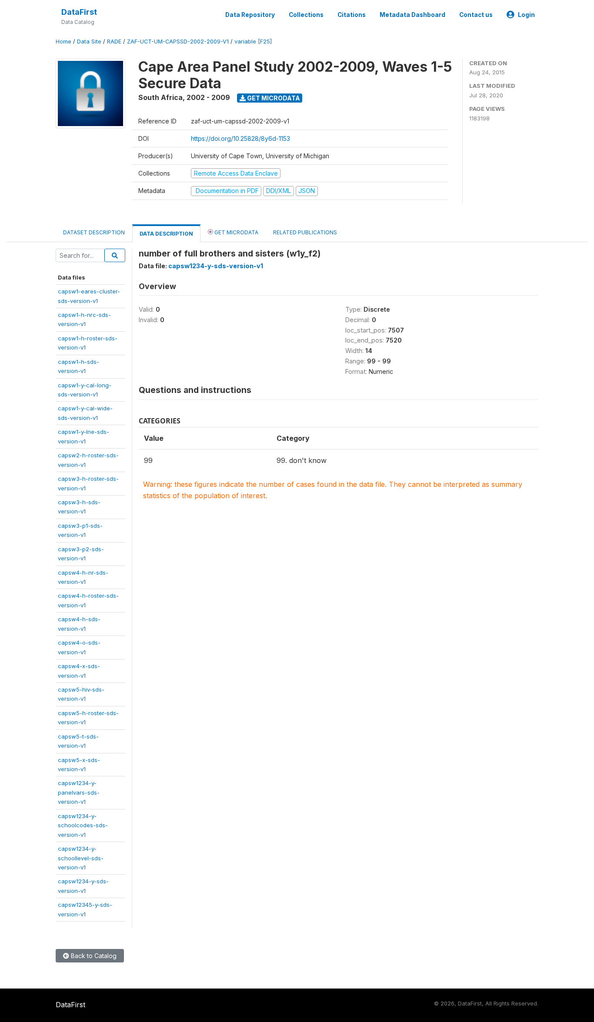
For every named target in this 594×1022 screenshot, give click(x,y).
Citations (351, 14)
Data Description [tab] (166, 233)
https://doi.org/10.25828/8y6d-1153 (240, 138)
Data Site (89, 41)
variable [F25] (253, 41)
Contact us (476, 14)
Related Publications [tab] (305, 232)
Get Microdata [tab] (235, 232)
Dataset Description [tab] (94, 232)
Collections (306, 14)
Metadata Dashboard (412, 14)
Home (63, 41)
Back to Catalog (93, 955)
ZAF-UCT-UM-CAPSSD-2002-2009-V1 (178, 41)
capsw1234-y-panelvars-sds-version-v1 (79, 792)
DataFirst (79, 12)
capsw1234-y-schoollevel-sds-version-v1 (80, 858)
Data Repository (250, 14)
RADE (114, 41)
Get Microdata (273, 98)
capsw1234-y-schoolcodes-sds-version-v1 (83, 825)
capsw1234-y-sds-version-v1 (215, 266)
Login (526, 14)
